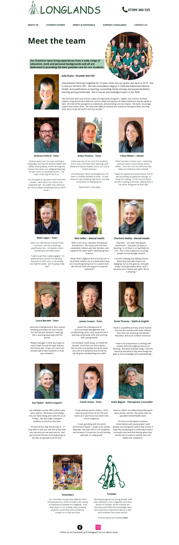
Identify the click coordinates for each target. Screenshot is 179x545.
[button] (35, 25)
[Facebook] (79, 527)
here (98, 187)
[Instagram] (98, 527)
